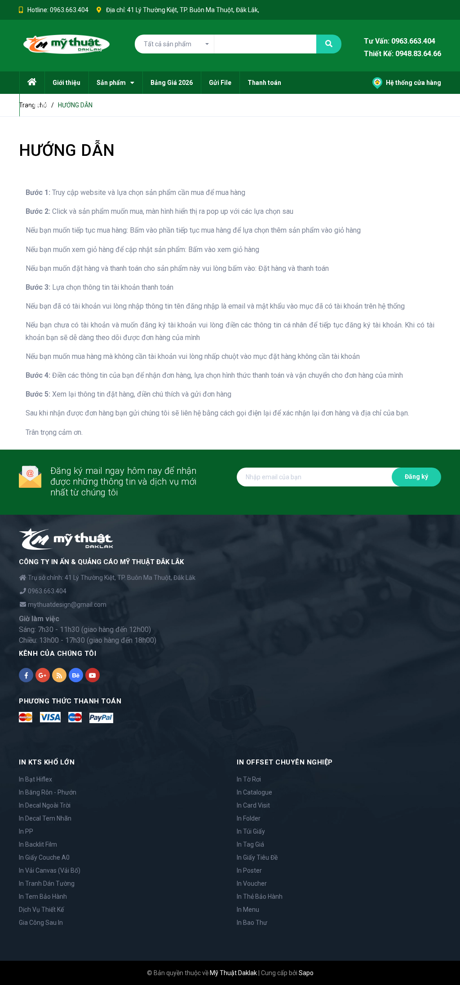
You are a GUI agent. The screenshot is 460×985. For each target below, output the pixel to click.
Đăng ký (416, 476)
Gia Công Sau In (41, 922)
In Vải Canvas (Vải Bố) (49, 870)
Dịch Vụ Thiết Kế (41, 909)
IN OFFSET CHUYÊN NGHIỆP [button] (285, 762)
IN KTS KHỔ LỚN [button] (47, 762)
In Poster (249, 870)
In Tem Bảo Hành (43, 896)
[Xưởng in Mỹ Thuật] (66, 538)
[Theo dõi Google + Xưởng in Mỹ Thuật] (42, 675)
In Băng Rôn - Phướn (47, 792)
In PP (26, 831)
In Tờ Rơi (249, 779)
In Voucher (252, 883)
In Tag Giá (250, 844)
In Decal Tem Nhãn (45, 818)
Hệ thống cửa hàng (413, 82)
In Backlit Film (38, 844)
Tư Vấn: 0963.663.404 (399, 41)
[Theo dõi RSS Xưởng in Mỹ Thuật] (59, 675)
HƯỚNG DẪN (67, 150)
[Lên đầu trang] (437, 956)
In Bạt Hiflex (35, 779)
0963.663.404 (69, 9)
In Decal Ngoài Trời (45, 805)
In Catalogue (254, 792)
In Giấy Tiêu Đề (257, 857)
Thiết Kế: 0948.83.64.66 (402, 54)
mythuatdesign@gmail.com (67, 604)
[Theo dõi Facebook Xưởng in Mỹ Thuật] (26, 675)
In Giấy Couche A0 (44, 857)
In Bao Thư (252, 922)
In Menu (248, 909)
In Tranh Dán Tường (47, 883)
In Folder (249, 818)
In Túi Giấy (251, 831)
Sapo (306, 972)
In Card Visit (253, 805)
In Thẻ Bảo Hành (260, 896)
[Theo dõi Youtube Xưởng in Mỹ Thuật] (92, 675)
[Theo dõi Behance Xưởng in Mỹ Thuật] (76, 675)
